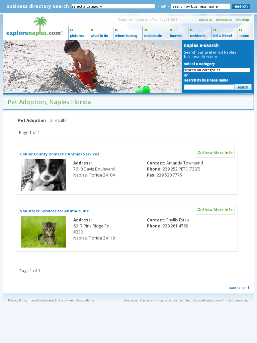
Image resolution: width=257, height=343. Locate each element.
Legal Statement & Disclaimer (51, 300)
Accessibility (85, 300)
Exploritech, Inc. (179, 300)
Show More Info (217, 152)
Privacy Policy (17, 300)
